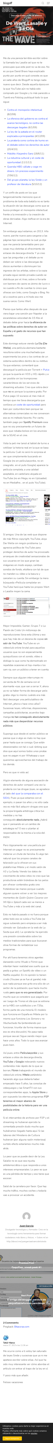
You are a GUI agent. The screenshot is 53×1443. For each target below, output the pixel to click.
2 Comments (41, 36)
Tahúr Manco (9, 1342)
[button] (48, 3)
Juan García (14, 36)
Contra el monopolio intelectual (24, 110)
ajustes (34, 1433)
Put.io (46, 369)
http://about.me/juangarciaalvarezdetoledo (26, 1241)
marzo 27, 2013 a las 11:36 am (15, 1345)
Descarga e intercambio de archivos (26, 15)
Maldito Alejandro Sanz (20, 153)
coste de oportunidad (28, 404)
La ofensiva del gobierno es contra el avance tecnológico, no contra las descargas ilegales (27, 123)
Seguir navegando (12, 1438)
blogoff (7, 3)
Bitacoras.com (21, 1326)
